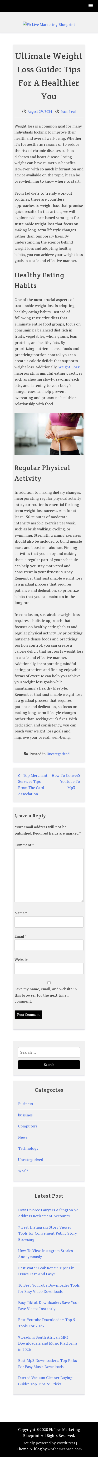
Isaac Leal (68, 111)
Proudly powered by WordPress (48, 1442)
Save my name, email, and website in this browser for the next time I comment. (46, 995)
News (22, 1137)
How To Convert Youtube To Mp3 (66, 781)
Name (21, 913)
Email (20, 936)
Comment (24, 844)
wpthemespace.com (65, 1448)
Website (21, 959)
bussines (25, 1115)
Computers (27, 1126)
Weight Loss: (69, 367)
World (23, 1170)
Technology (28, 1148)
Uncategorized (58, 754)
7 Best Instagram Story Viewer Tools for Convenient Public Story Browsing (47, 1233)
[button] (91, 5)
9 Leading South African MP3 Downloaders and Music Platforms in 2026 (47, 1343)
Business (25, 1103)
